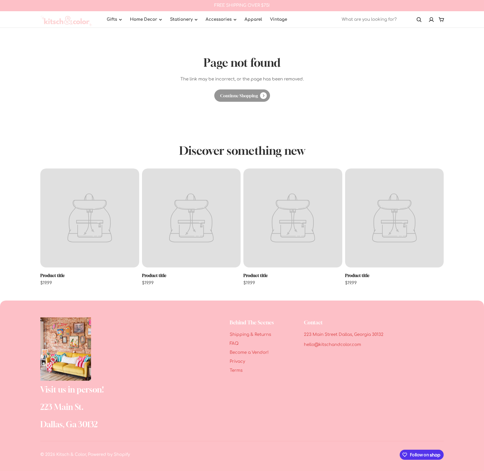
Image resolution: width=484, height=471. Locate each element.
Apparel (253, 19)
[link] (242, 95)
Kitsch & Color (71, 454)
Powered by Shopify (109, 454)
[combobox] (381, 19)
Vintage (278, 19)
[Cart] (441, 20)
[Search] (419, 19)
